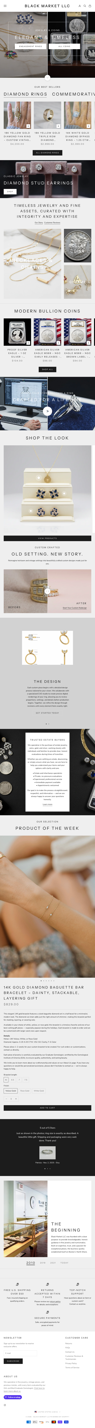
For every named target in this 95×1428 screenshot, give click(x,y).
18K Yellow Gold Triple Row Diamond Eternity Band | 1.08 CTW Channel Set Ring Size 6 (47, 137)
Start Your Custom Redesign (75, 608)
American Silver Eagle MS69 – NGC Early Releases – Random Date (47, 353)
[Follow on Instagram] (5, 1405)
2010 (30, 1262)
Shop (10, 191)
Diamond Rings (26, 94)
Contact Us (69, 1352)
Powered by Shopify (59, 1417)
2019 (43, 1263)
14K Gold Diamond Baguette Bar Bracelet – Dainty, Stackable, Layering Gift (44, 992)
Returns (68, 1343)
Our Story (39, 222)
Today (64, 1263)
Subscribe (13, 1361)
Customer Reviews (52, 222)
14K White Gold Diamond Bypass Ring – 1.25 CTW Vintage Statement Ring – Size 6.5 (77, 137)
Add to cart (47, 1108)
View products (47, 538)
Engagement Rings (30, 46)
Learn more (47, 804)
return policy (55, 1301)
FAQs (67, 1347)
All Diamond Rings (47, 153)
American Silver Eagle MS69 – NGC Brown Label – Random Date (77, 353)
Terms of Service (72, 1367)
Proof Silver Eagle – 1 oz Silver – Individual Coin (17, 353)
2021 (53, 1263)
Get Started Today (47, 713)
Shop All (47, 369)
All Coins (64, 46)
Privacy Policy (71, 1363)
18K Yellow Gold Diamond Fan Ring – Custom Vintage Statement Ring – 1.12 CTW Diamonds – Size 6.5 (17, 137)
